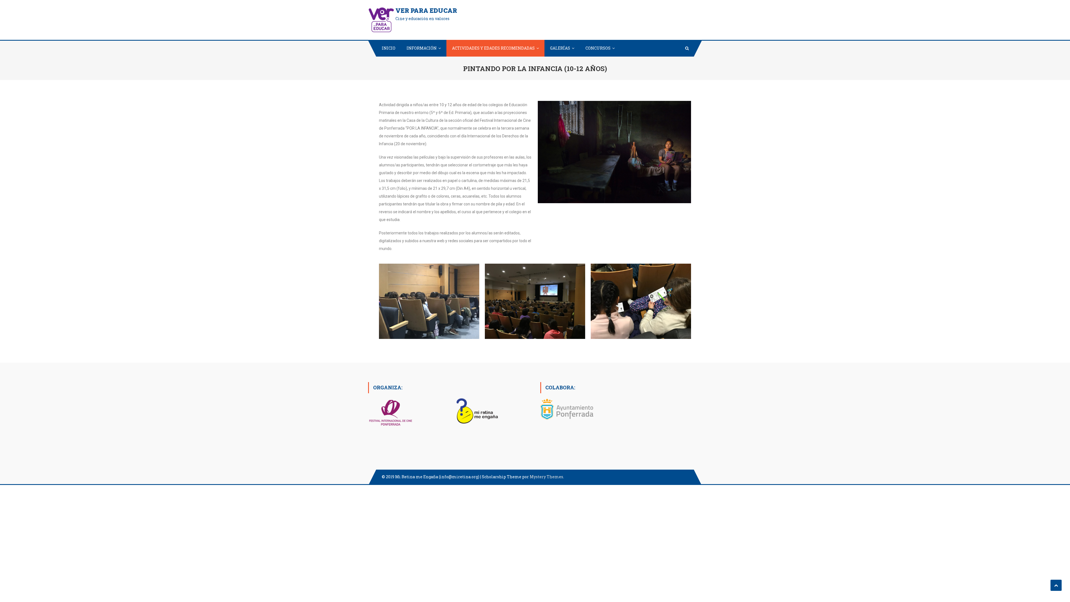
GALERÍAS (560, 48)
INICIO (388, 48)
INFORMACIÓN (422, 48)
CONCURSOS (598, 48)
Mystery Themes (546, 476)
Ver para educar (426, 10)
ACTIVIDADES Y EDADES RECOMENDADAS (493, 48)
